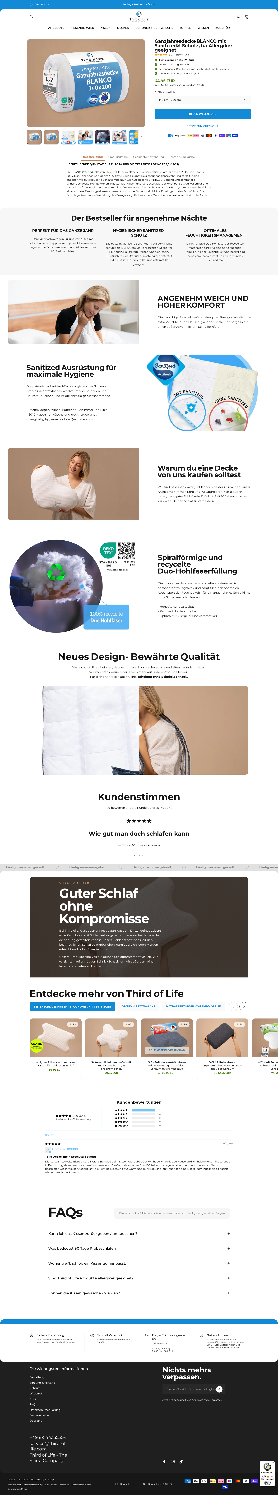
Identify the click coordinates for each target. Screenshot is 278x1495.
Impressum (65, 1485)
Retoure (35, 1388)
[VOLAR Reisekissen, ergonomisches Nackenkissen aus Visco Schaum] (222, 1037)
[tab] (72, 1006)
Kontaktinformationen (81, 1485)
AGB (33, 1399)
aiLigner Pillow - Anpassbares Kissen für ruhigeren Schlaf (55, 1064)
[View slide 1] (135, 855)
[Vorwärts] (136, 83)
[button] (121, 1110)
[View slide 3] (143, 855)
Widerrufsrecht (14, 1485)
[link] (53, 1458)
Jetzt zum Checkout (202, 126)
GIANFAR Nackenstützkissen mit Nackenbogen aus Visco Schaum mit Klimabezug (167, 1065)
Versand (54, 1485)
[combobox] (40, 4)
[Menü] (273, 1463)
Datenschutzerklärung (45, 1410)
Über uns (36, 1420)
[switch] (267, 1483)
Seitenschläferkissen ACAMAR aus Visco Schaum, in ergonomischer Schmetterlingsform (111, 1065)
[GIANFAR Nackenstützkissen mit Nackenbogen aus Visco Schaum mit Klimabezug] (167, 1037)
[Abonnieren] (219, 1389)
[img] (52, 1144)
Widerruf (36, 1393)
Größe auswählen (166, 92)
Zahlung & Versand (42, 1382)
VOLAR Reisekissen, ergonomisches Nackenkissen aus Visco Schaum (222, 1065)
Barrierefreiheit (40, 1415)
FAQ (32, 1404)
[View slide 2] (139, 855)
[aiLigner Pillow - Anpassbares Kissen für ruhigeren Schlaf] (56, 1037)
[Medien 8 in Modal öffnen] (86, 83)
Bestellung (37, 1377)
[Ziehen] (139, 730)
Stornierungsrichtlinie (17, 1489)
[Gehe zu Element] (34, 137)
